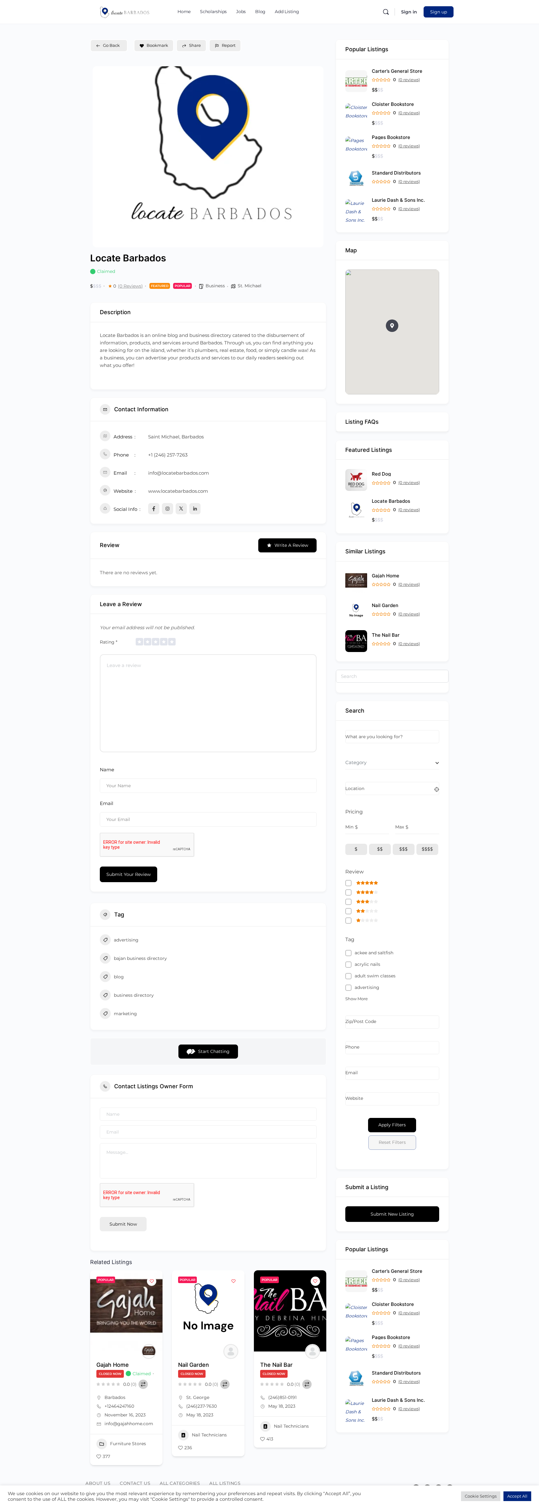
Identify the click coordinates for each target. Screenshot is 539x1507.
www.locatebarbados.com (178, 491)
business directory (134, 995)
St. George (197, 1397)
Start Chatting (214, 1051)
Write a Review (291, 545)
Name (107, 770)
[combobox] (392, 762)
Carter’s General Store (397, 71)
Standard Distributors (396, 172)
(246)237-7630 (201, 1406)
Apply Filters (392, 1125)
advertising (126, 940)
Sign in (409, 12)
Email (106, 803)
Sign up (438, 12)
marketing (125, 1013)
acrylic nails (367, 964)
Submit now (123, 1224)
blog (119, 977)
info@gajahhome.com (128, 1423)
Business (215, 286)
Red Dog (381, 474)
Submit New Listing (392, 1214)
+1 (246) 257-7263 (167, 455)
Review (354, 872)
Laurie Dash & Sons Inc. (398, 200)
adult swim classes (375, 976)
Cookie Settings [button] (481, 1496)
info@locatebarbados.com (178, 473)
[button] (392, 325)
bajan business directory (140, 958)
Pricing (354, 812)
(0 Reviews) (130, 286)
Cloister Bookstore (393, 104)
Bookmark (157, 45)
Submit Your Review (128, 874)
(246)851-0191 (282, 1397)
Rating (108, 642)
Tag (349, 939)
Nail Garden (193, 1364)
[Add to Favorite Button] (151, 1281)
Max (399, 827)
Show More (356, 998)
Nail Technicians (209, 1435)
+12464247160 (119, 1406)
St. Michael (249, 286)
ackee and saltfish (374, 953)
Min (349, 827)
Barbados (114, 1397)
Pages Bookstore (391, 137)
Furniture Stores (128, 1443)
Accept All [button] (517, 1496)
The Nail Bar (276, 1364)
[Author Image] (148, 1351)
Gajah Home (112, 1364)
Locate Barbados (391, 501)
